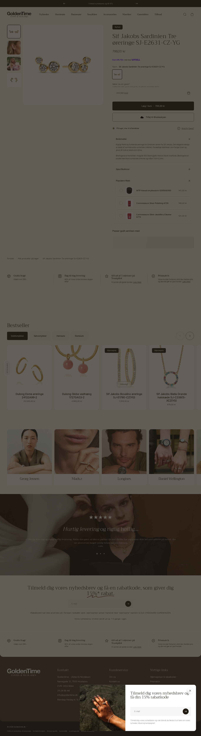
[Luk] (190, 690)
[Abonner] (186, 711)
